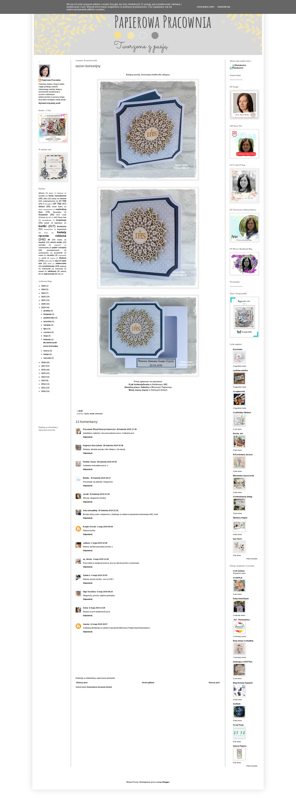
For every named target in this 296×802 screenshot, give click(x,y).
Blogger (165, 782)
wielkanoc (52, 271)
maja (45, 336)
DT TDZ (57, 203)
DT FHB (62, 201)
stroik (43, 258)
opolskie (42, 245)
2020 (43, 304)
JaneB (86, 494)
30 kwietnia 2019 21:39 (100, 494)
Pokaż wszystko (252, 559)
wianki (41, 271)
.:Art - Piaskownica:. (242, 620)
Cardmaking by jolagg (242, 497)
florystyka (57, 212)
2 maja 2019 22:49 (99, 543)
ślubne (62, 258)
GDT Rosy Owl (60, 217)
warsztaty (59, 269)
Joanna (86, 624)
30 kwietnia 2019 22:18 (108, 510)
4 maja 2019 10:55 (99, 575)
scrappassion (239, 391)
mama (59, 240)
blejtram (60, 193)
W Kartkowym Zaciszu (243, 455)
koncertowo (48, 229)
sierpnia (47, 325)
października (49, 318)
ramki (41, 255)
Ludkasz (86, 543)
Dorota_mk (238, 433)
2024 (43, 289)
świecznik (48, 261)
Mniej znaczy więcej (138, 390)
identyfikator (46, 220)
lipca (45, 329)
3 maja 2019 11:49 (101, 559)
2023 (43, 293)
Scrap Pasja (238, 725)
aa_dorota (87, 559)
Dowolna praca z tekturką (137, 387)
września (47, 321)
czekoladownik (49, 201)
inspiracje (61, 220)
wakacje (63, 266)
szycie (52, 258)
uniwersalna (61, 263)
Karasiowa (237, 349)
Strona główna (148, 683)
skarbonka (62, 255)
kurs (46, 233)
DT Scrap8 (47, 204)
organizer (57, 245)
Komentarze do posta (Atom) (99, 687)
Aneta (85, 608)
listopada (47, 314)
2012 (43, 384)
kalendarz (58, 223)
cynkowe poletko (240, 370)
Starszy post (214, 683)
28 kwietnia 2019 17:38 (127, 429)
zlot (59, 274)
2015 (43, 373)
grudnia (47, 311)
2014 (43, 377)
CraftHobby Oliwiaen (242, 412)
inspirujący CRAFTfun (242, 662)
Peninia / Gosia (89, 462)
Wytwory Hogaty (240, 518)
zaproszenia (49, 274)
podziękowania (53, 250)
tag (56, 261)
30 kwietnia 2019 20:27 (101, 478)
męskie (42, 242)
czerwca (47, 332)
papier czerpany (59, 247)
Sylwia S (86, 575)
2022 (43, 297)
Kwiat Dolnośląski (241, 599)
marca (46, 351)
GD (49, 217)
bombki (42, 196)
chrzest (63, 198)
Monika (86, 478)
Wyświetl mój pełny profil (49, 103)
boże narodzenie (57, 195)
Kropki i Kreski (89, 527)
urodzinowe (48, 266)
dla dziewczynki (50, 343)
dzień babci (57, 207)
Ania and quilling (90, 510)
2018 (43, 362)
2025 (43, 286)
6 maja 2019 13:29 (97, 608)
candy (53, 198)
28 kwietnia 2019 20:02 (107, 462)
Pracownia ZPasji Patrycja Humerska (99, 429)
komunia (99, 414)
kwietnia (47, 339)
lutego (46, 354)
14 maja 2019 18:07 (98, 624)
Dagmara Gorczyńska (92, 445)
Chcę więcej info (205, 7)
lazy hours (237, 539)
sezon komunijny (50, 346)
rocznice (50, 255)
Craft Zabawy (239, 571)
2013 (43, 380)
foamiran (43, 214)
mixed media (56, 242)
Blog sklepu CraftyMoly (243, 641)
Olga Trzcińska (89, 592)
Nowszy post (82, 683)
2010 (43, 391)
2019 (43, 307)
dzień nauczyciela (45, 209)
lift (49, 240)
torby (49, 263)
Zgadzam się (223, 7)
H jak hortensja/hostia (139, 384)
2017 (43, 366)
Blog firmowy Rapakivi (243, 683)
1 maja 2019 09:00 (105, 527)
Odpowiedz (87, 437)
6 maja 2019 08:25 (105, 592)
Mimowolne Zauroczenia (243, 476)
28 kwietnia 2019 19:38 (113, 445)
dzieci (86, 414)
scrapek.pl (237, 578)
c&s (45, 198)
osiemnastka (44, 247)
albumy (42, 193)
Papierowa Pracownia (51, 80)
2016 (43, 370)
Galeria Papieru (240, 746)
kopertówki (61, 229)
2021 (43, 300)
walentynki (46, 269)
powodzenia (44, 253)
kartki (92, 414)
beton (51, 193)
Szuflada (236, 704)
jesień (46, 223)
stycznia (47, 358)
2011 (43, 388)
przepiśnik (58, 253)
